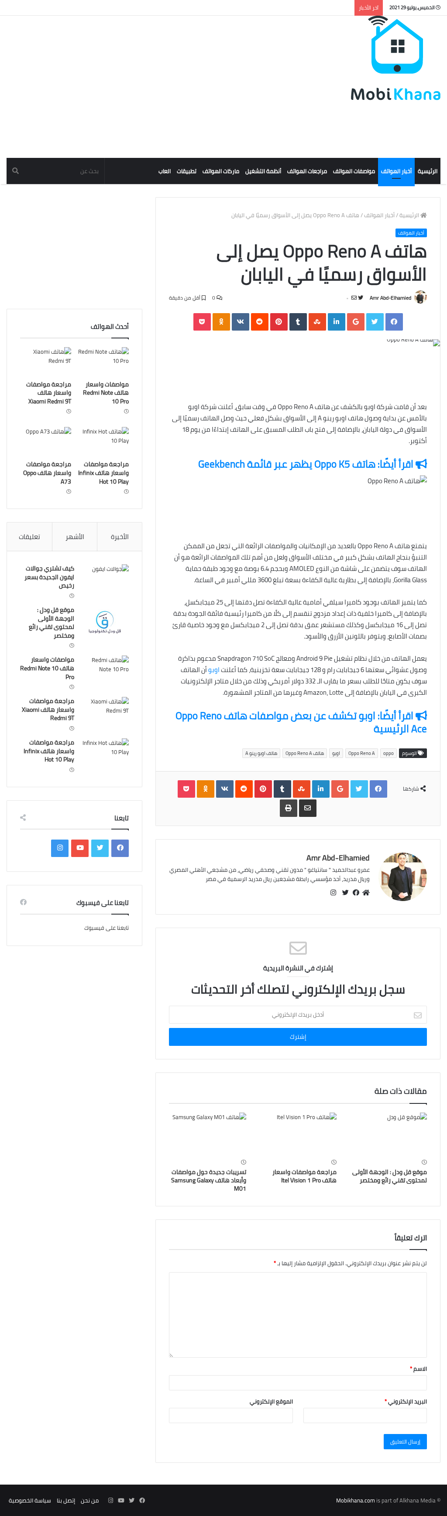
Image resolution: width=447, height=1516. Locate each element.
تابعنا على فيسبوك (106, 927)
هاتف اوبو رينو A (261, 753)
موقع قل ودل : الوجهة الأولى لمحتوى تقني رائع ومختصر (389, 1176)
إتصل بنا (66, 1500)
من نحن (90, 1500)
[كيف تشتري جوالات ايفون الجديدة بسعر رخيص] (105, 580)
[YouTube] (80, 848)
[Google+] (355, 322)
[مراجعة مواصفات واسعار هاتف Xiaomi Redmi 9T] (45, 361)
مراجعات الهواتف (307, 171)
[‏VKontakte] (240, 322)
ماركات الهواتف (221, 171)
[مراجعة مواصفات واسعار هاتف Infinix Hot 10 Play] (103, 441)
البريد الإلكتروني (406, 1401)
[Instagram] (60, 848)
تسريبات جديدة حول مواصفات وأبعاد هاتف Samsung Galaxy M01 (208, 1180)
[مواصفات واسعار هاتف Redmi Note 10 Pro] (103, 361)
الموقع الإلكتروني (271, 1401)
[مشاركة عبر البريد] (307, 808)
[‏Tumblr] (298, 322)
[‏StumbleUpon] (317, 322)
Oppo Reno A (361, 753)
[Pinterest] (279, 322)
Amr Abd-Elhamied (390, 298)
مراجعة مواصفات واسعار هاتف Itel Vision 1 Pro (304, 1176)
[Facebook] (394, 322)
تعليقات (29, 536)
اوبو (213, 669)
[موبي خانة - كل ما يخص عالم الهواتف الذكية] (395, 58)
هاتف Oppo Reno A (304, 753)
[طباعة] (288, 808)
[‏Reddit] (259, 322)
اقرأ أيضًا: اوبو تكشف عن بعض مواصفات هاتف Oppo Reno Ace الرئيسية (301, 722)
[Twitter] (375, 322)
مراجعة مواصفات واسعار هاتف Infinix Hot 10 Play (103, 472)
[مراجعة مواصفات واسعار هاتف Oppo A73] (45, 441)
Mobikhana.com (355, 1500)
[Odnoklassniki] (221, 322)
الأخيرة (120, 536)
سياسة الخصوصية (30, 1500)
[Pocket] (202, 322)
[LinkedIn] (336, 322)
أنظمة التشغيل (263, 171)
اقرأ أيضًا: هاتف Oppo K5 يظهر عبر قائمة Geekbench (307, 463)
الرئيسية (427, 171)
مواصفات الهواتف (354, 171)
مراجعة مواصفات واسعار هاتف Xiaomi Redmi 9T (48, 393)
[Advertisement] (281, 379)
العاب (164, 171)
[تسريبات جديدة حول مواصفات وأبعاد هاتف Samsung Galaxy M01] (207, 1134)
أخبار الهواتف (396, 171)
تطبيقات (186, 171)
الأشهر (74, 536)
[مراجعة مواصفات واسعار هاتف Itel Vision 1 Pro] (298, 1134)
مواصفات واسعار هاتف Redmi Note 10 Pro (106, 393)
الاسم (418, 1368)
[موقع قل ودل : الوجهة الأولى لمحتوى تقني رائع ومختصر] (388, 1134)
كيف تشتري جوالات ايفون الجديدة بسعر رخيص (49, 577)
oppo (388, 753)
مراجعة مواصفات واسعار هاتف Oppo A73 (47, 472)
